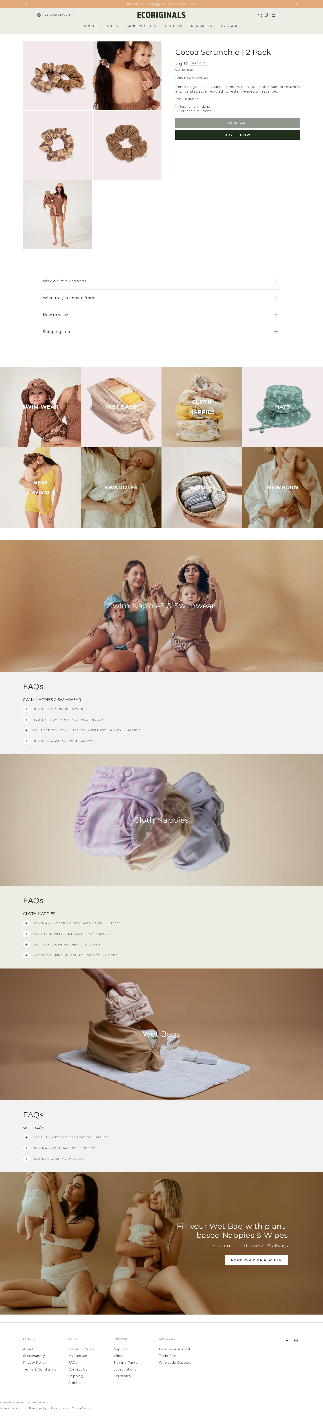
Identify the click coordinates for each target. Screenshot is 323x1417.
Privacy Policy (34, 1363)
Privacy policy (59, 1408)
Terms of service (82, 1408)
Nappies (120, 1349)
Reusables (122, 1376)
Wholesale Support (175, 1363)
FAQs (72, 1363)
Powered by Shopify (12, 1408)
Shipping (75, 1376)
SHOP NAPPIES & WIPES (256, 1260)
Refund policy (38, 1408)
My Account (78, 1356)
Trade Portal (169, 1356)
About (28, 1349)
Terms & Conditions (39, 1369)
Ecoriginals (17, 1402)
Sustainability (34, 1356)
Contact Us (77, 1369)
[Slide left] (26, 4)
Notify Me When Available (192, 77)
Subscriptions (125, 1369)
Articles (74, 1383)
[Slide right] (296, 4)
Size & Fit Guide (81, 1349)
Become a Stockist (175, 1349)
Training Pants (125, 1363)
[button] (260, 15)
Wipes (119, 1356)
